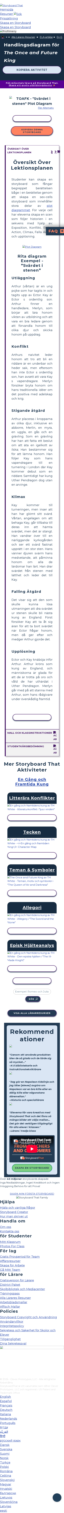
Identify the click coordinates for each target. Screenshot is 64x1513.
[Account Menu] (8, 31)
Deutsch (6, 1410)
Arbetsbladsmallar (13, 1302)
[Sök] (18, 14)
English (5, 1397)
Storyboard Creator (14, 1212)
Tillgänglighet (10, 1339)
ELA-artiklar (46, 37)
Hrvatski (6, 1489)
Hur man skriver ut (14, 1216)
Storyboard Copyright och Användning (28, 1317)
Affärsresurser (10, 1261)
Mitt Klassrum (10, 1242)
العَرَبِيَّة (4, 1432)
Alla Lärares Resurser (23, 37)
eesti (3, 1511)
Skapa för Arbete (12, 1265)
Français (6, 1405)
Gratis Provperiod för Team (20, 1256)
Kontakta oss (9, 1231)
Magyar (5, 1484)
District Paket (10, 1285)
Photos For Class (12, 1246)
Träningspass (10, 1293)
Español (6, 1401)
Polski (4, 1467)
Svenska (6, 1449)
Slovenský (7, 1480)
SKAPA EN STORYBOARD (32, 1167)
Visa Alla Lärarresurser (32, 1013)
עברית (4, 1427)
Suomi (5, 1454)
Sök (31, 999)
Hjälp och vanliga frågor (17, 1207)
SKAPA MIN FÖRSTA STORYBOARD (32, 1193)
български (8, 1493)
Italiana (5, 1414)
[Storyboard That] (11, 5)
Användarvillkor (11, 1321)
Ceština (5, 1475)
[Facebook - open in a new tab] (2, 1359)
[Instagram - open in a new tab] (2, 1364)
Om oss (5, 1227)
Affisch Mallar (10, 1306)
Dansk (5, 1445)
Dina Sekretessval (13, 1343)
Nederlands (8, 1418)
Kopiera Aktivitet (32, 69)
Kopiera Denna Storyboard (32, 130)
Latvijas (5, 1506)
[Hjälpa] (57, 1497)
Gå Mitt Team (10, 1270)
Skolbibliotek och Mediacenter (22, 1289)
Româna (6, 1471)
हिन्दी (2, 1436)
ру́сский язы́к (10, 1440)
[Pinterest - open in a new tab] (2, 1375)
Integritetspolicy (12, 1326)
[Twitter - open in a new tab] (2, 1370)
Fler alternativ (46, 107)
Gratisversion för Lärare (17, 1280)
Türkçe (5, 1462)
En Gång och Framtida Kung (32, 781)
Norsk (4, 1458)
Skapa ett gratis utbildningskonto (30, 85)
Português (7, 1423)
